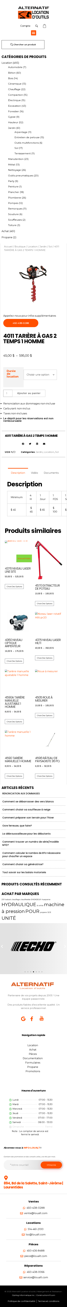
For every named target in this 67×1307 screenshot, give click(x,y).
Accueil (8, 246)
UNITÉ (9, 918)
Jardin (12, 127)
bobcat (8, 900)
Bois (10, 78)
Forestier (13, 111)
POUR (32, 911)
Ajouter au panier (29, 393)
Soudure (13, 214)
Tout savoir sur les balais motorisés (24, 872)
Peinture (13, 186)
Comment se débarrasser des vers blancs (28, 801)
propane (43, 912)
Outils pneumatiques (20, 175)
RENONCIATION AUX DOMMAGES (21, 793)
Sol (16, 148)
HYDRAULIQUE (19, 904)
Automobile (15, 67)
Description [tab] (18, 472)
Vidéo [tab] (34, 472)
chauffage (16, 900)
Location (7, 62)
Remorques (15, 208)
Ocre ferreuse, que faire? (17, 825)
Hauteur (13, 122)
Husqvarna (46, 900)
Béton (12, 72)
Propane (7, 237)
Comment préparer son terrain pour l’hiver (28, 817)
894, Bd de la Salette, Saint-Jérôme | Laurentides (33, 1185)
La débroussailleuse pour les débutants (26, 833)
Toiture (12, 225)
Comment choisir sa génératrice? (22, 864)
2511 (3, 900)
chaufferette (25, 900)
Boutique (20, 246)
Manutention (16, 159)
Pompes (13, 203)
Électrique (14, 100)
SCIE (49, 912)
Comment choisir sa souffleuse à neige (26, 809)
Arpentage (20, 132)
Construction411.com (45, 1295)
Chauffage (14, 89)
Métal (11, 164)
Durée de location (13, 374)
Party (11, 181)
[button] (33, 32)
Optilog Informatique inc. (23, 1295)
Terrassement (22, 153)
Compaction (15, 94)
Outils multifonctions (26, 142)
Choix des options (14, 586)
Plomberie (14, 197)
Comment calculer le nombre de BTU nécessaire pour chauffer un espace (31, 854)
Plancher (13, 192)
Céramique (15, 83)
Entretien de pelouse (27, 137)
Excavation (14, 105)
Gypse (12, 116)
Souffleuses (15, 219)
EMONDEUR (36, 900)
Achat (5, 231)
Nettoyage (14, 170)
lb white (40, 906)
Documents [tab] (51, 472)
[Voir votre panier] (45, 26)
